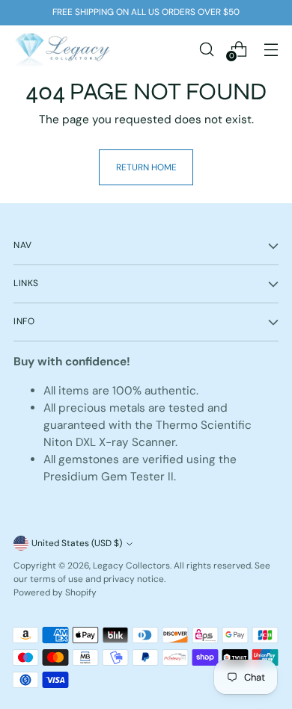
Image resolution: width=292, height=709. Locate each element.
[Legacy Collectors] (62, 48)
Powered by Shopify (55, 592)
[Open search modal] (206, 49)
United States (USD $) (76, 543)
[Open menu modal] (270, 49)
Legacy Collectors (131, 566)
